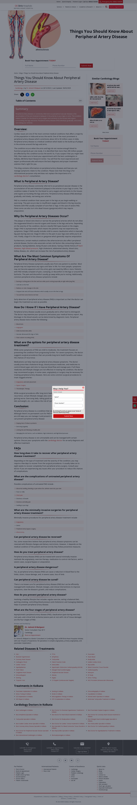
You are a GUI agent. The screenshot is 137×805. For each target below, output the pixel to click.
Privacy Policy (65, 412)
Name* (56, 397)
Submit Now (68, 416)
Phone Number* (59, 403)
